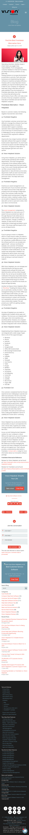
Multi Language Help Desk (9, 738)
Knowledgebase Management (10, 761)
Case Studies (5, 594)
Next (21, 512)
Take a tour (10, 488)
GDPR (10, 825)
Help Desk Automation (8, 732)
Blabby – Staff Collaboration (9, 723)
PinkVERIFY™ (16, 825)
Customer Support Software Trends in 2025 (14, 650)
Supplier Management (8, 763)
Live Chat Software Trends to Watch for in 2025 (14, 794)
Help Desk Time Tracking (8, 736)
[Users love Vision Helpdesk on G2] (14, 564)
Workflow (6, 288)
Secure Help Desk (7, 743)
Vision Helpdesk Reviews (9, 614)
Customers (11, 4)
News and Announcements (9, 607)
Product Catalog (6, 768)
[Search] (26, 588)
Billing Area (14, 7)
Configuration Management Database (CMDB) (14, 765)
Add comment (13, 547)
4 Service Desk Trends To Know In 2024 (13, 654)
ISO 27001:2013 (21, 823)
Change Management (8, 757)
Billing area (19, 819)
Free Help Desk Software (9, 823)
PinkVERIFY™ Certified (9, 710)
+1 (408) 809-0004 (10, 1)
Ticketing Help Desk (7, 719)
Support (23, 4)
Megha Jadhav (11, 45)
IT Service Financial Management (11, 772)
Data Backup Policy (7, 698)
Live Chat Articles (6, 605)
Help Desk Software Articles (14, 496)
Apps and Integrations (8, 747)
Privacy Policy (5, 689)
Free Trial (19, 488)
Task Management (7, 728)
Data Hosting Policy (7, 694)
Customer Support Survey (9, 739)
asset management (9, 210)
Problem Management (8, 755)
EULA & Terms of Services (9, 712)
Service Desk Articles (8, 609)
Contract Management (8, 770)
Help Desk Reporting (7, 745)
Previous (8, 512)
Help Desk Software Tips (9, 603)
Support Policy (6, 693)
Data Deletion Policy (7, 696)
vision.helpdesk (19, 1)
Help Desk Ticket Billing (8, 724)
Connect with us (13, 451)
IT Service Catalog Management (10, 767)
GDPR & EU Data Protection (9, 714)
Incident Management (8, 753)
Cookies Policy (6, 691)
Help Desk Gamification (8, 726)
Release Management (8, 759)
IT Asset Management (8, 752)
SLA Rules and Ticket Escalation (10, 734)
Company (5, 4)
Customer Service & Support (10, 598)
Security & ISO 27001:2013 (10, 708)
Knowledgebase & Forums (9, 730)
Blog (5, 702)
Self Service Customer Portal (9, 741)
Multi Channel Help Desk (8, 721)
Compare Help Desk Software (10, 596)
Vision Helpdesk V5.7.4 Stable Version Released (14, 791)
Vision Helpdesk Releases (9, 612)
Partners (17, 4)
